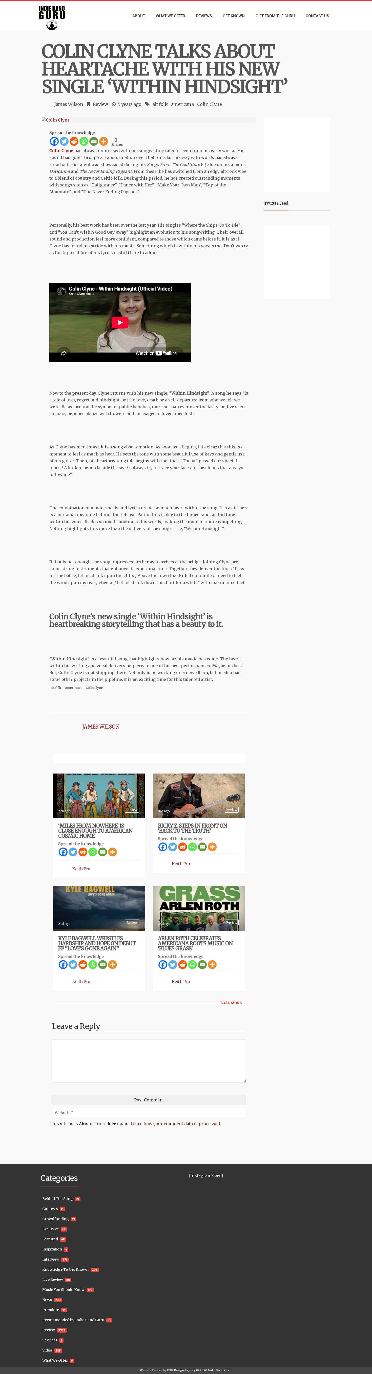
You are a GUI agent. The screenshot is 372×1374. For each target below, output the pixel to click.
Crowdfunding (55, 1219)
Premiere (50, 1310)
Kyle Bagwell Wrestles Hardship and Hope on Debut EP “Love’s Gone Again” (97, 943)
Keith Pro (81, 868)
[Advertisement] (298, 153)
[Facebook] (54, 141)
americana (182, 104)
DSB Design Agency (181, 1370)
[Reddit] (74, 141)
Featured (50, 1239)
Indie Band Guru (219, 1370)
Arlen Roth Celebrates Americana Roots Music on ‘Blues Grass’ (195, 943)
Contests (50, 1209)
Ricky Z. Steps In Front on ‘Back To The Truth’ (192, 828)
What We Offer (55, 1360)
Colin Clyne (209, 104)
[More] (103, 141)
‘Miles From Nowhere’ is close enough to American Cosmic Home (95, 831)
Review (100, 104)
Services (49, 1340)
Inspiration (52, 1249)
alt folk (160, 104)
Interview (50, 1259)
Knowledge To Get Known (65, 1269)
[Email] (93, 141)
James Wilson (68, 104)
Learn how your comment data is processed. (176, 1123)
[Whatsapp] (83, 141)
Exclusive (50, 1229)
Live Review (52, 1279)
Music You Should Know (63, 1289)
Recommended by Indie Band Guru (73, 1320)
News (47, 1299)
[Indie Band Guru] (59, 16)
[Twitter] (64, 141)
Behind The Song (57, 1198)
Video (47, 1350)
